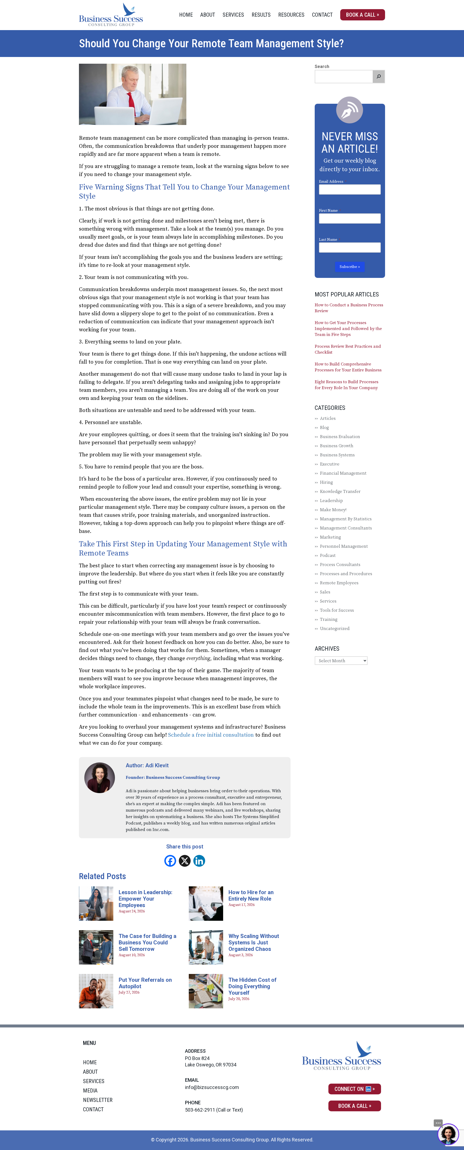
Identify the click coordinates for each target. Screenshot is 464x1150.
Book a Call (360, 15)
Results (261, 15)
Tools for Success (337, 610)
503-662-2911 (200, 1110)
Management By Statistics (346, 519)
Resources (291, 15)
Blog (324, 427)
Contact (322, 15)
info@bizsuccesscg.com (212, 1087)
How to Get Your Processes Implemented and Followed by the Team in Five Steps (348, 328)
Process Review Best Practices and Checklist (348, 349)
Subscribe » (350, 266)
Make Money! (333, 510)
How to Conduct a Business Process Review (349, 308)
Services (233, 15)
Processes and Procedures (346, 573)
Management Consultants (346, 528)
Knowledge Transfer (340, 491)
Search (322, 66)
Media (90, 1090)
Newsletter (98, 1100)
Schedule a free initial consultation (211, 735)
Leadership (331, 500)
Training (328, 619)
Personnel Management (344, 546)
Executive (329, 464)
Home (186, 15)
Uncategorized (335, 628)
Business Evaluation (340, 436)
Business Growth (336, 446)
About (207, 15)
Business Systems (337, 455)
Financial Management (343, 473)
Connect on (350, 1089)
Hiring (326, 482)
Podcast (328, 555)
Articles (328, 418)
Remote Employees (339, 583)
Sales (325, 592)
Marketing (330, 537)
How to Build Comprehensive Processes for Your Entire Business (348, 367)
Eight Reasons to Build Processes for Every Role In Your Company (346, 385)
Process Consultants (340, 564)
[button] (379, 76)
